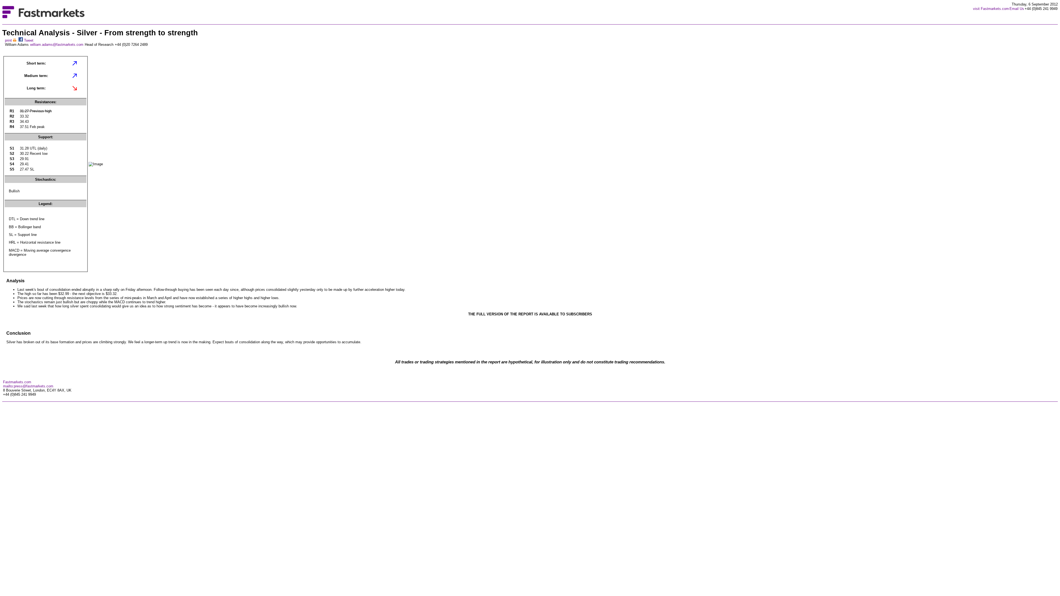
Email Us (1016, 9)
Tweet (28, 40)
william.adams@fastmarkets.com (56, 44)
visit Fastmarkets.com (991, 9)
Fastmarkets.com (17, 382)
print (9, 40)
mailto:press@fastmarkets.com (28, 386)
